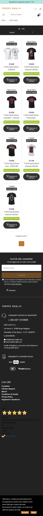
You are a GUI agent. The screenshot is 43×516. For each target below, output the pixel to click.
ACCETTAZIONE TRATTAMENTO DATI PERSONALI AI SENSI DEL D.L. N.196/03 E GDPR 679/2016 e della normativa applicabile (22, 282)
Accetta (25, 512)
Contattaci (6, 386)
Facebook (12, 290)
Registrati (21, 275)
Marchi (4, 391)
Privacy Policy (7, 397)
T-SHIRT (12, 138)
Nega (34, 512)
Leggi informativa (16, 284)
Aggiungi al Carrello (13, 80)
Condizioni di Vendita (10, 394)
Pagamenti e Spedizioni (11, 399)
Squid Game (31, 41)
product (11, 41)
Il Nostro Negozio (8, 388)
